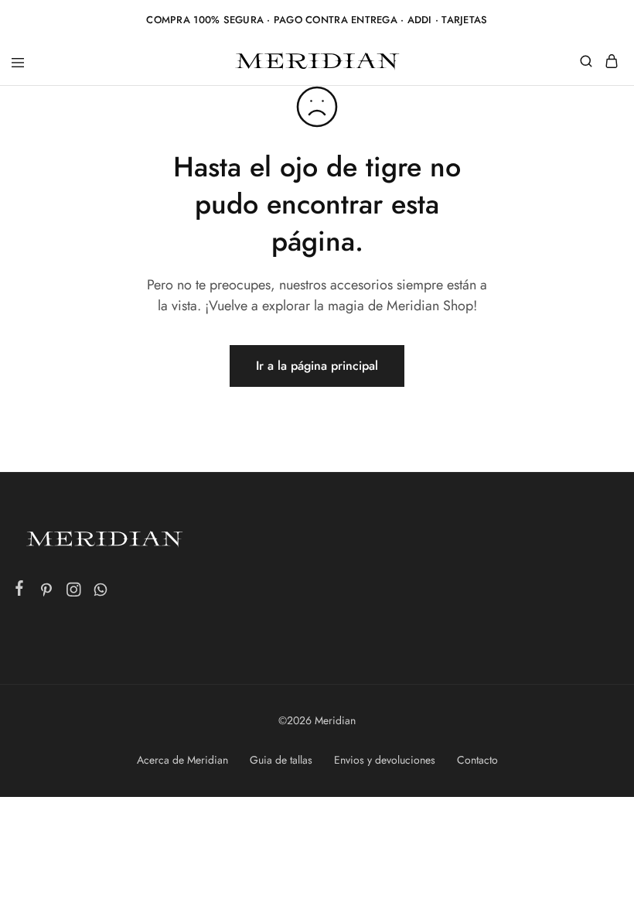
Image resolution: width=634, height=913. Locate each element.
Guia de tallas (281, 760)
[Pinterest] (46, 592)
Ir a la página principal (317, 365)
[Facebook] (19, 591)
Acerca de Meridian (182, 760)
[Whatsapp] (100, 592)
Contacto (477, 760)
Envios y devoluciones (384, 760)
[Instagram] (73, 592)
